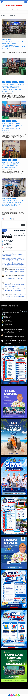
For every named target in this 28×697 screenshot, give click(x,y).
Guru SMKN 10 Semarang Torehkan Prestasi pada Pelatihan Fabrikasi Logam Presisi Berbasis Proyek (13, 262)
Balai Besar (4, 39)
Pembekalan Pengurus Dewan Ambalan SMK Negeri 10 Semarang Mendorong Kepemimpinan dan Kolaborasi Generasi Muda (13, 88)
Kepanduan (14, 82)
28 (10, 218)
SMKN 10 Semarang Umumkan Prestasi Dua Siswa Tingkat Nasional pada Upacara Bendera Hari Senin (13, 257)
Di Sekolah (8, 82)
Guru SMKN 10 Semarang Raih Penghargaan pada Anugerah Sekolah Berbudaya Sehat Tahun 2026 (13, 265)
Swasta (13, 198)
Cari (4, 223)
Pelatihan (14, 121)
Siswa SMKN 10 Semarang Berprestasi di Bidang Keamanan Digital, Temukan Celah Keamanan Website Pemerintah (12, 254)
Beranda (13, 11)
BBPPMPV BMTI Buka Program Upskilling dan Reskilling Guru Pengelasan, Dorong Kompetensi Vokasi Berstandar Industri (13, 45)
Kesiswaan (21, 82)
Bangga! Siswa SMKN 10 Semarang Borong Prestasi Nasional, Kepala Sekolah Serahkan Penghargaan (13, 260)
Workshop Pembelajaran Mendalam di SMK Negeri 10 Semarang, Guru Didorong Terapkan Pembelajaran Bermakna (12, 127)
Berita (10, 39)
